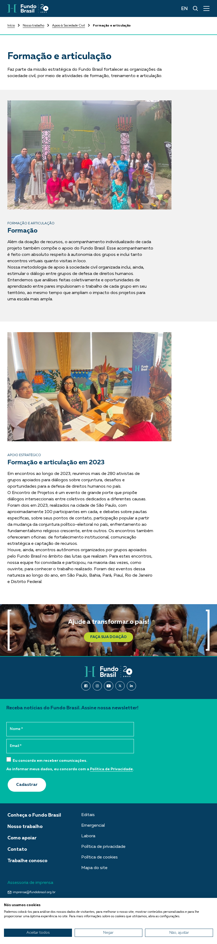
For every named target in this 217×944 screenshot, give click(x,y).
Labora (88, 836)
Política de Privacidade (111, 769)
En (184, 8)
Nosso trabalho (33, 25)
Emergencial (93, 825)
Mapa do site (94, 868)
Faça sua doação (108, 637)
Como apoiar (22, 838)
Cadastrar (27, 785)
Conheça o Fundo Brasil (34, 815)
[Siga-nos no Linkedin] (131, 686)
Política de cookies (99, 857)
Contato (17, 849)
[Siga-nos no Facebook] (86, 686)
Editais (88, 815)
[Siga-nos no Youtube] (108, 686)
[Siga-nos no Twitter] (120, 686)
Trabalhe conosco (27, 860)
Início (11, 25)
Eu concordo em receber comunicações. (49, 761)
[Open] (206, 8)
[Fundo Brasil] (27, 8)
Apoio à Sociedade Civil (68, 25)
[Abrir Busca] (195, 8)
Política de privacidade (103, 847)
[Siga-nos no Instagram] (97, 686)
